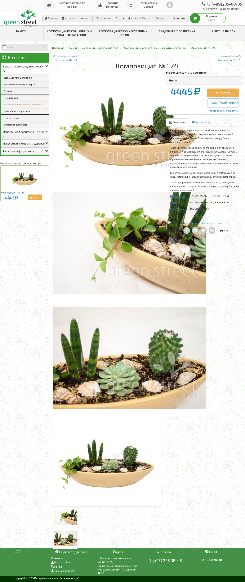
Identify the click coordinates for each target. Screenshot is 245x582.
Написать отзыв (212, 223)
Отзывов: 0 (192, 223)
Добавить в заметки (225, 110)
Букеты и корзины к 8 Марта (19, 84)
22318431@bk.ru (211, 559)
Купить (36, 197)
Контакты (179, 18)
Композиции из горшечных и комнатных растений (69, 33)
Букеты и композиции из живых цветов (93, 47)
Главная (52, 18)
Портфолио (103, 18)
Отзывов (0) (202, 122)
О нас (119, 18)
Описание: (178, 122)
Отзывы (160, 18)
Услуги (84, 18)
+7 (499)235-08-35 (223, 3)
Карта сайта (62, 562)
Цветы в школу (223, 31)
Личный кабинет (64, 570)
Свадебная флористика (177, 31)
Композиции (11, 97)
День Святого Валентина (18, 77)
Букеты (21, 31)
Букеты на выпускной (16, 124)
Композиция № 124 (13, 192)
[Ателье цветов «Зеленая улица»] (21, 16)
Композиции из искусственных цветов (123, 33)
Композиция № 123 (65, 58)
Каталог (69, 18)
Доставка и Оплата (139, 18)
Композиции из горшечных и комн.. (23, 104)
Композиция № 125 (229, 58)
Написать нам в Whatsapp (222, 8)
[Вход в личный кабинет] (169, 5)
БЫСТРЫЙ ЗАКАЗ (224, 103)
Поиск (58, 566)
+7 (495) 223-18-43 (164, 560)
